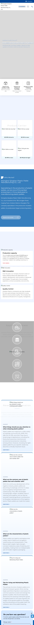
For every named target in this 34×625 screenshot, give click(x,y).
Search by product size (6, 87)
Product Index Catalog (28, 87)
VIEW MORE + (6, 265)
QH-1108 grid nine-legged (25, 157)
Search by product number (17, 88)
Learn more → (6, 452)
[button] (15, 160)
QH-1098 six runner (9, 157)
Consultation (22, 6)
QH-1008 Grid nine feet (9, 137)
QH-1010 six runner (25, 137)
